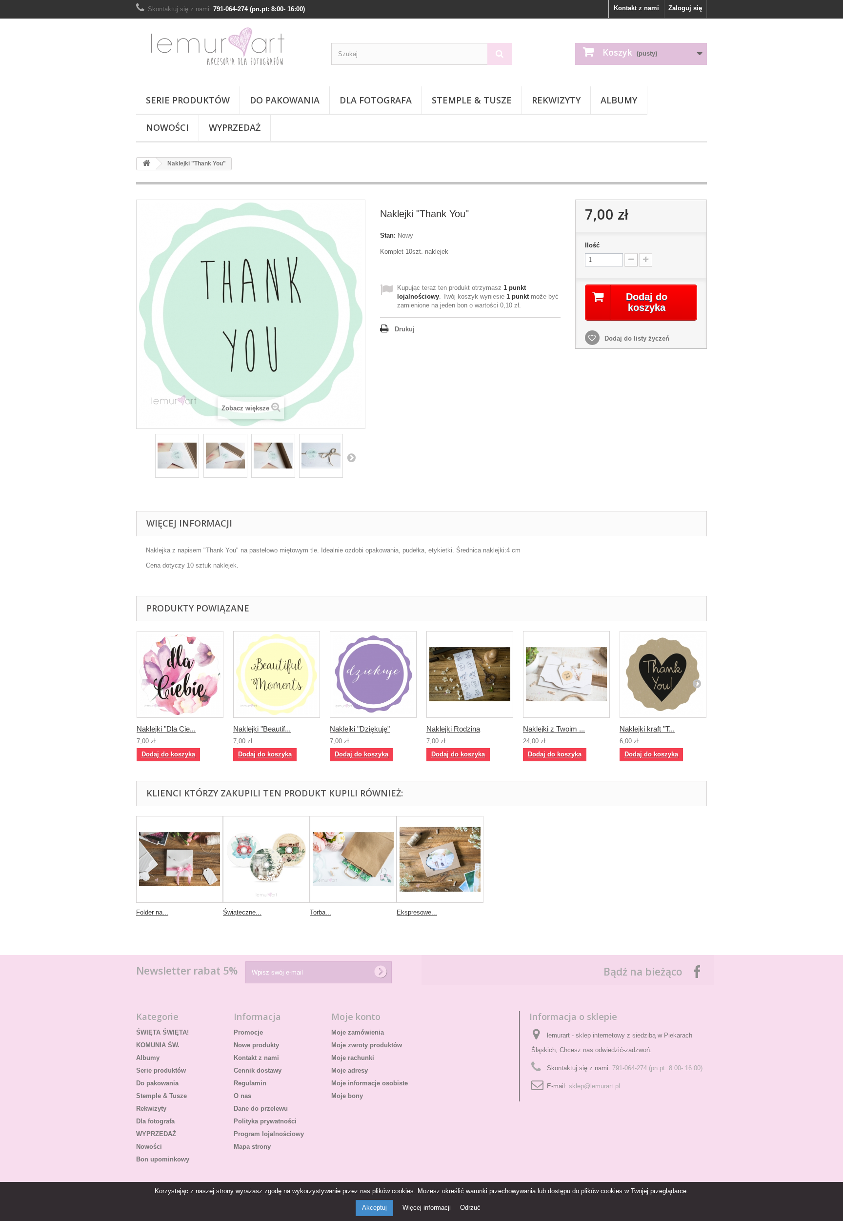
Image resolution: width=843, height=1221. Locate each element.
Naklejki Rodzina (453, 729)
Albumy (619, 100)
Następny (351, 457)
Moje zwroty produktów (366, 1045)
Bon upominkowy (162, 1159)
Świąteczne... (242, 912)
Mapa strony (252, 1146)
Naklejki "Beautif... (262, 729)
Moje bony (347, 1095)
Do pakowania (285, 100)
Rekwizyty (556, 100)
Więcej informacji (427, 1207)
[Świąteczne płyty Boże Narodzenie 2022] (266, 859)
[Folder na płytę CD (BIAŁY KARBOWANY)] (179, 859)
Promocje (248, 1032)
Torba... (320, 912)
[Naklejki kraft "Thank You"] (663, 674)
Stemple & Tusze (472, 100)
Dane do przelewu (261, 1108)
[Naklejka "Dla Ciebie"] (180, 674)
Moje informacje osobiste (369, 1083)
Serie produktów (188, 100)
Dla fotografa (376, 100)
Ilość (592, 245)
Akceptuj (374, 1207)
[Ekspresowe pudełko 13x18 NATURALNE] (440, 859)
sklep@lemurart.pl (594, 1086)
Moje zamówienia (357, 1032)
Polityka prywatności (265, 1121)
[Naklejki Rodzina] (469, 674)
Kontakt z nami (636, 8)
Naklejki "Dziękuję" (360, 729)
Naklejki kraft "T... (647, 729)
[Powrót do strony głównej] (146, 164)
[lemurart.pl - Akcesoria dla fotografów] (226, 50)
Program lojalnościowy (269, 1134)
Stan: (388, 235)
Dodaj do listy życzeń (635, 338)
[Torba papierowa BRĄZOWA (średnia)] (353, 859)
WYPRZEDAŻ (235, 127)
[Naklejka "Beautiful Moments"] (276, 674)
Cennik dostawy (257, 1070)
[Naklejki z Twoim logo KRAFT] (566, 674)
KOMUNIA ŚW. (158, 1045)
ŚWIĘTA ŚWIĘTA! (162, 1032)
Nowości (167, 127)
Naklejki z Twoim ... (554, 729)
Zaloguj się (685, 8)
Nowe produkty (256, 1045)
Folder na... (152, 912)
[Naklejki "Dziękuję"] (373, 674)
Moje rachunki (352, 1057)
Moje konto (356, 1016)
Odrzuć (470, 1207)
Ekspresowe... (417, 912)
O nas (242, 1095)
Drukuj (405, 329)
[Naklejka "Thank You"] (177, 455)
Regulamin (250, 1083)
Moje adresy (349, 1070)
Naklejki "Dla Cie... (166, 729)
